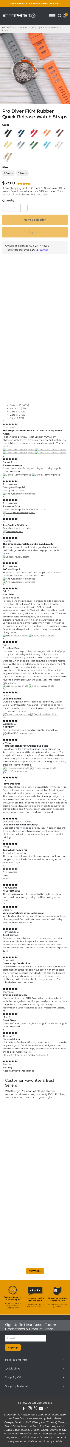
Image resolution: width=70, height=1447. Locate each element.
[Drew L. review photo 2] (43, 714)
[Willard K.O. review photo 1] (18, 733)
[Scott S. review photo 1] (16, 556)
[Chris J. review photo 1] (16, 767)
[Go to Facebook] (24, 1409)
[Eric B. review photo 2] (42, 635)
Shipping (15, 188)
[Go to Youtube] (41, 1409)
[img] (10, 424)
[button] (24, 183)
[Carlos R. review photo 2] (46, 474)
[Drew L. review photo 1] (16, 714)
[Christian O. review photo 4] (50, 452)
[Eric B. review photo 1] (16, 635)
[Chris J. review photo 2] (43, 767)
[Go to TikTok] (47, 1409)
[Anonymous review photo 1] (19, 493)
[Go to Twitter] (35, 1409)
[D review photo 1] (13, 531)
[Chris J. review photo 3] (16, 771)
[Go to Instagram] (29, 1409)
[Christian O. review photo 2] (50, 449)
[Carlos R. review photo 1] (17, 474)
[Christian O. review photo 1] (19, 449)
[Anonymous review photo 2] (19, 581)
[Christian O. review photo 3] (19, 452)
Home (5, 27)
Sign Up (13, 1347)
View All (35, 1271)
